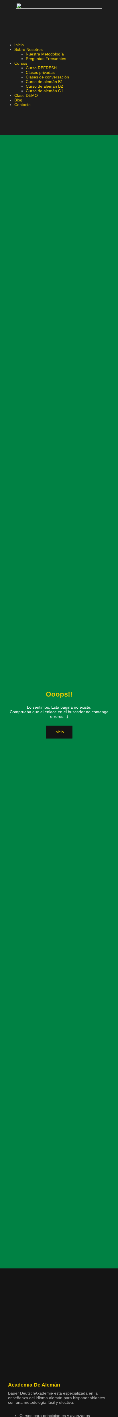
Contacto (22, 104)
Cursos (20, 63)
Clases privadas (40, 72)
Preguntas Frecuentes (46, 58)
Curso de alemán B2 (44, 86)
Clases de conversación (48, 77)
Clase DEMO (26, 95)
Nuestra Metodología (45, 54)
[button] (59, 36)
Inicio (19, 45)
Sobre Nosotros (28, 49)
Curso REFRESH (41, 68)
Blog (18, 100)
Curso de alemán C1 (44, 91)
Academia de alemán (34, 1385)
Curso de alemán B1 (44, 81)
